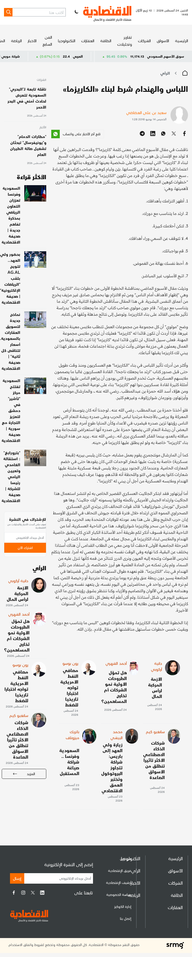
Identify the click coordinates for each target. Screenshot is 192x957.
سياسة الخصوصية (118, 894)
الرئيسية (181, 40)
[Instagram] (23, 893)
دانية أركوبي (156, 666)
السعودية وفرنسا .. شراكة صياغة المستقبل (69, 762)
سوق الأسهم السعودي (165, 56)
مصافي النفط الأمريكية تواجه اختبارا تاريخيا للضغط (69, 687)
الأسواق (163, 40)
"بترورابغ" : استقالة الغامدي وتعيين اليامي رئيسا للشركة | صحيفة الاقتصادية (11, 476)
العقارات (87, 40)
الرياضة (16, 40)
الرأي (165, 73)
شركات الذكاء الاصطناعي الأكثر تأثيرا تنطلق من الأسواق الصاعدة (154, 760)
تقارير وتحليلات (124, 40)
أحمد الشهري (116, 663)
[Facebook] (14, 893)
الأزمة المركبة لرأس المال (155, 687)
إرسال (17, 878)
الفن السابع (47, 40)
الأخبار (32, 40)
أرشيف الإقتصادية (118, 882)
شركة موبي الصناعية (22, 56)
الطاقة (105, 40)
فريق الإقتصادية (119, 870)
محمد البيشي (116, 734)
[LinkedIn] (42, 892)
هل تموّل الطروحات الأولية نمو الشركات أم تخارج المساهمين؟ (114, 687)
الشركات (144, 40)
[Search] (8, 12)
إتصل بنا (125, 918)
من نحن (125, 858)
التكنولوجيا (66, 40)
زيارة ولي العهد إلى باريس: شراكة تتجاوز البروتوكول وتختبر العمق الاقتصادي (111, 767)
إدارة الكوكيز (122, 906)
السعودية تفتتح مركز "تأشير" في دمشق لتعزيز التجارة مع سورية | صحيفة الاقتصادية (11, 410)
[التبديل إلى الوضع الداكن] (76, 12)
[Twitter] (32, 892)
